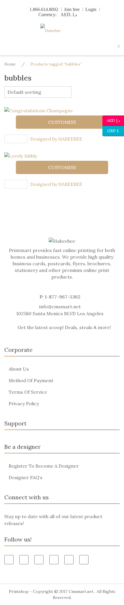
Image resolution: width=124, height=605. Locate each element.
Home (10, 64)
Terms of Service (28, 392)
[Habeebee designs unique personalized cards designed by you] (62, 30)
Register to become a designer (44, 466)
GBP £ (110, 130)
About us (19, 369)
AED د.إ (113, 120)
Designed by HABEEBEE (56, 139)
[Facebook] (9, 559)
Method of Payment (31, 380)
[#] (69, 559)
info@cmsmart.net (60, 306)
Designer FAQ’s (25, 477)
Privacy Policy (24, 403)
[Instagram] (84, 559)
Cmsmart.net (81, 591)
